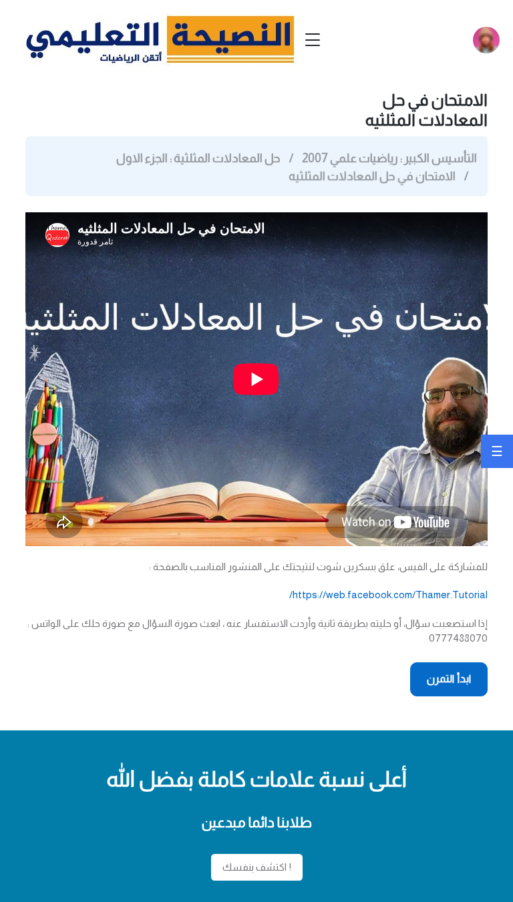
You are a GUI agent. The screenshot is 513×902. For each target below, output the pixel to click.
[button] (486, 40)
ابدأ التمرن (449, 678)
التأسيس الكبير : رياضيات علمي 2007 (389, 158)
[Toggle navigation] (312, 40)
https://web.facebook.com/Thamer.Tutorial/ (388, 594)
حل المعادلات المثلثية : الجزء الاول (198, 158)
